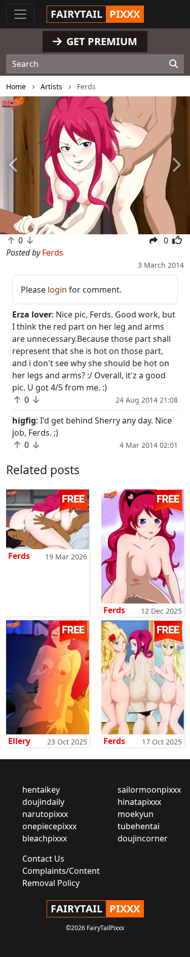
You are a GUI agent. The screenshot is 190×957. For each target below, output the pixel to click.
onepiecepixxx (49, 826)
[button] (14, 165)
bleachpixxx (44, 838)
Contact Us (43, 858)
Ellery (19, 741)
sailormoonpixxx (149, 789)
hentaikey (41, 789)
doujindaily (43, 801)
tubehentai (139, 826)
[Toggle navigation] (20, 14)
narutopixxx (45, 814)
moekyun (136, 814)
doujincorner (143, 838)
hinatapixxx (139, 801)
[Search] (173, 64)
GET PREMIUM (100, 41)
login (57, 289)
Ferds (19, 555)
